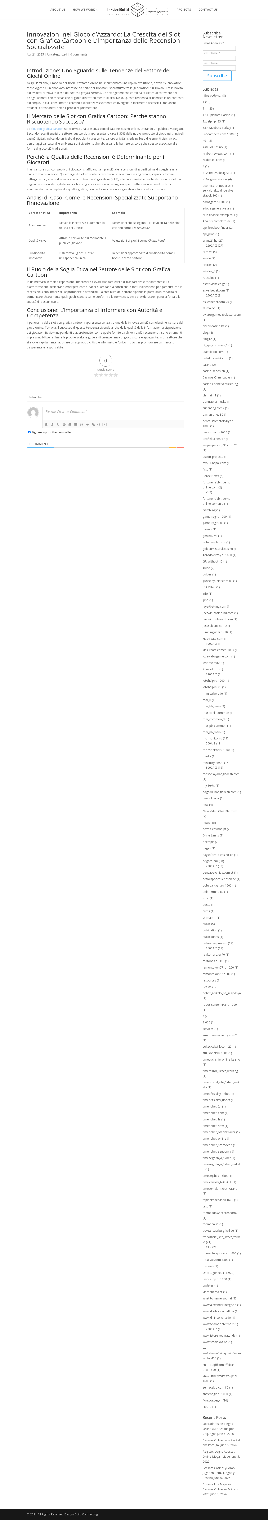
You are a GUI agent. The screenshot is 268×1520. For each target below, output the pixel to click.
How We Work (84, 9)
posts (206, 905)
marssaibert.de (213, 693)
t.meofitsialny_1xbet (216, 1094)
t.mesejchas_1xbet (215, 1176)
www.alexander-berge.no (219, 1305)
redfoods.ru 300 (213, 961)
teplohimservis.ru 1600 (218, 1200)
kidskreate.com (213, 639)
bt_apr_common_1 (215, 345)
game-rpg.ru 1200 (215, 516)
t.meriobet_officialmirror (219, 1132)
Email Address (213, 43)
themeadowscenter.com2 (220, 1213)
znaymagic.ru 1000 (215, 1394)
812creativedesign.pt (217, 173)
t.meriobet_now (213, 1126)
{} (98, 424)
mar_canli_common (216, 713)
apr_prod (209, 234)
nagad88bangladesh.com (220, 792)
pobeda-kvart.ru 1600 (217, 885)
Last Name (210, 63)
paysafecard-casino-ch (218, 855)
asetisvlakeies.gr (214, 284)
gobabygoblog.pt (214, 542)
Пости (207, 1407)
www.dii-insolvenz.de (217, 1317)
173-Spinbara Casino (217, 115)
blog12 (207, 339)
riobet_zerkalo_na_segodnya (222, 993)
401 (205, 141)
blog (206, 332)
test (205, 1206)
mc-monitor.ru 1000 (216, 750)
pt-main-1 (209, 918)
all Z (208, 1247)
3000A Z (211, 767)
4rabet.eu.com (212, 160)
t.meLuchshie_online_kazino (221, 1059)
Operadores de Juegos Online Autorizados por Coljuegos (218, 1429)
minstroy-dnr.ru (213, 763)
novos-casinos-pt (214, 829)
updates (208, 1285)
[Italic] (52, 424)
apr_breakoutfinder (215, 228)
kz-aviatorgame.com (217, 656)
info (205, 593)
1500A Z (211, 948)
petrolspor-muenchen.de (219, 879)
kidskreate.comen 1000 (218, 650)
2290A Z (211, 245)
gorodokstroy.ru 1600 (217, 555)
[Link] (93, 424)
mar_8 (207, 700)
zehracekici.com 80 (215, 1387)
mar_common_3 (214, 719)
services (208, 1029)
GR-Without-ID (213, 561)
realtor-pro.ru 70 (214, 954)
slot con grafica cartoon (47, 129)
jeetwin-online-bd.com (218, 619)
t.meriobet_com (213, 1113)
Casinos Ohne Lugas (217, 377)
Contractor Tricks (214, 402)
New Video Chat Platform (220, 811)
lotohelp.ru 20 (212, 687)
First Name (211, 53)
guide (206, 568)
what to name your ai (217, 1298)
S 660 (206, 1022)
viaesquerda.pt (212, 1292)
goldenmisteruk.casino (218, 549)
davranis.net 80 (213, 414)
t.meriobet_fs (211, 1119)
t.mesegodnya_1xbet (217, 1158)
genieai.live (210, 536)
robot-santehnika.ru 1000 (220, 1005)
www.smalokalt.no (215, 1342)
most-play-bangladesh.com (221, 774)
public (206, 924)
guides (207, 574)
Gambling (209, 510)
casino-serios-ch (214, 371)
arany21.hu (210, 240)
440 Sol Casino (213, 147)
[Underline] (58, 424)
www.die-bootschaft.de (218, 1311)
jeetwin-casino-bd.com (218, 613)
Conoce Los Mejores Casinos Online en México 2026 (220, 1489)
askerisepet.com (214, 290)
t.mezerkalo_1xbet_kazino (220, 1189)
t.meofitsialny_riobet (216, 1100)
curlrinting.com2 (213, 408)
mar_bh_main (212, 706)
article (207, 258)
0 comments (79, 54)
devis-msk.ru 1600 (215, 432)
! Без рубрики (212, 95)
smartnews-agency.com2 (220, 1035)
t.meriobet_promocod (217, 1145)
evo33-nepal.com (214, 463)
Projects (184, 9)
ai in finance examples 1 (219, 215)
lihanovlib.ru (211, 669)
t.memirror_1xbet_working (220, 1071)
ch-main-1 (209, 395)
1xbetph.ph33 (212, 121)
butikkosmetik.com (215, 358)
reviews (208, 987)
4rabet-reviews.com (216, 153)
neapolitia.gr (211, 798)
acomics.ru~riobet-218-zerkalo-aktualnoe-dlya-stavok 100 (218, 191)
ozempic (208, 842)
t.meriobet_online (214, 1138)
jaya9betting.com (214, 606)
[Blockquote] (82, 424)
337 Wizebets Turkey (217, 128)
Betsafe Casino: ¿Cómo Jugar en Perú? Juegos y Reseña (219, 1473)
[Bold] (46, 424)
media (207, 756)
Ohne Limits (211, 835)
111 (205, 108)
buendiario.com (213, 352)
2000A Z (211, 866)
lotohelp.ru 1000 (214, 680)
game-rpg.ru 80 (213, 523)
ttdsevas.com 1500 (215, 1260)
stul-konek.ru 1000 (215, 1053)
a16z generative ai (215, 179)
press (206, 911)
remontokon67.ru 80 (217, 974)
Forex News (211, 476)
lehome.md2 (211, 663)
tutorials (208, 1266)
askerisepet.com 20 (216, 302)
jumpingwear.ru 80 (215, 632)
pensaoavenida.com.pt (218, 872)
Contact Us (208, 9)
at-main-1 (209, 308)
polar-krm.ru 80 (213, 892)
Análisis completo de (217, 221)
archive (207, 252)
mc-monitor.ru (212, 738)
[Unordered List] (76, 424)
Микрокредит (212, 1400)
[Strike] (64, 424)
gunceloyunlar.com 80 (217, 581)
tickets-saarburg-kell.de (218, 1230)
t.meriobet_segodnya (217, 1151)
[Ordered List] (70, 424)
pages (207, 848)
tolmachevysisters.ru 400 (219, 1253)
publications (211, 937)
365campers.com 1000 (218, 134)
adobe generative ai (216, 208)
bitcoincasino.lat (213, 326)
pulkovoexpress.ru (215, 943)
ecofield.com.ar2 (214, 439)
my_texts (209, 785)
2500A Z (211, 295)
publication (210, 930)
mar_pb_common (214, 726)
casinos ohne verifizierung (220, 384)
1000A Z (211, 644)
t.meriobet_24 (212, 1106)
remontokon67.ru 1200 (218, 967)
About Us (57, 9)
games (207, 529)
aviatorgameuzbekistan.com (222, 315)
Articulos (208, 278)
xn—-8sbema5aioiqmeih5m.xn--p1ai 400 (222, 1353)
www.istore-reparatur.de (219, 1335)
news (206, 823)
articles (207, 265)
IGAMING (209, 587)
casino (207, 365)
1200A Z (211, 674)
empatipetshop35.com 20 (220, 445)
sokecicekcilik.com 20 (217, 1046)
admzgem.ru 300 (214, 202)
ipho (206, 600)
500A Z (210, 743)
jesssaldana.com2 (215, 626)
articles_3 (209, 271)
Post (206, 898)
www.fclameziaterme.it (218, 1324)
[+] (104, 424)
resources (209, 980)
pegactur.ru (210, 861)
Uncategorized (57, 54)
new (205, 805)
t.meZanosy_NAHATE (217, 1182)
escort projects (213, 457)
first (205, 469)
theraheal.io (211, 1224)
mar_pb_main (212, 732)
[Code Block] (87, 424)
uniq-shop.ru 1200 (215, 1279)
